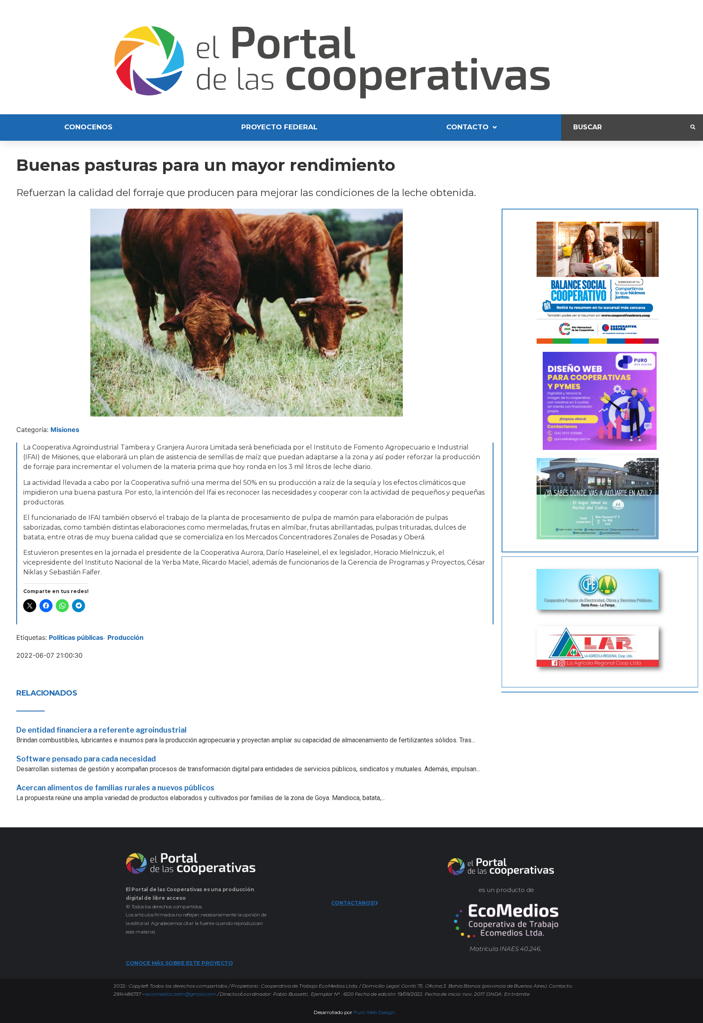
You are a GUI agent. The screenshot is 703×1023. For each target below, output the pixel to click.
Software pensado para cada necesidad (86, 759)
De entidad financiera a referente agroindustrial (101, 730)
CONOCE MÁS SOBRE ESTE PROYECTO (179, 963)
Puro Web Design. (375, 1012)
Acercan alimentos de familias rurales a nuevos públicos (115, 787)
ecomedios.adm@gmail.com (181, 994)
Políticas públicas (76, 637)
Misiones (64, 429)
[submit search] (692, 127)
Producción (125, 637)
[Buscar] (626, 127)
